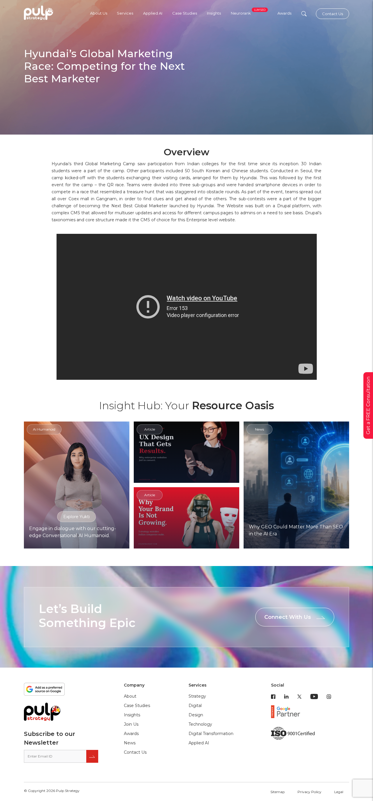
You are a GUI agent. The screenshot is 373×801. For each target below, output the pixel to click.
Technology (200, 724)
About (130, 696)
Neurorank (248, 13)
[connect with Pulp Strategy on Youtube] (314, 696)
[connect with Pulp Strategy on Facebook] (273, 696)
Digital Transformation (211, 733)
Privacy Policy (309, 792)
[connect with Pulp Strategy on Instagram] (329, 696)
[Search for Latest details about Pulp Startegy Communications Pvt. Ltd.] (304, 13)
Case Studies (184, 13)
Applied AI (152, 13)
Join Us (131, 724)
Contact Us (332, 13)
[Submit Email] (92, 756)
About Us (98, 13)
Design (196, 715)
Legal (338, 792)
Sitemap (277, 792)
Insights (214, 13)
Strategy (197, 696)
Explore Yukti (76, 516)
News (130, 743)
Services (125, 13)
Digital (195, 705)
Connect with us (287, 617)
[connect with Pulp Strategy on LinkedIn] (286, 696)
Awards (284, 13)
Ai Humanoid (44, 429)
